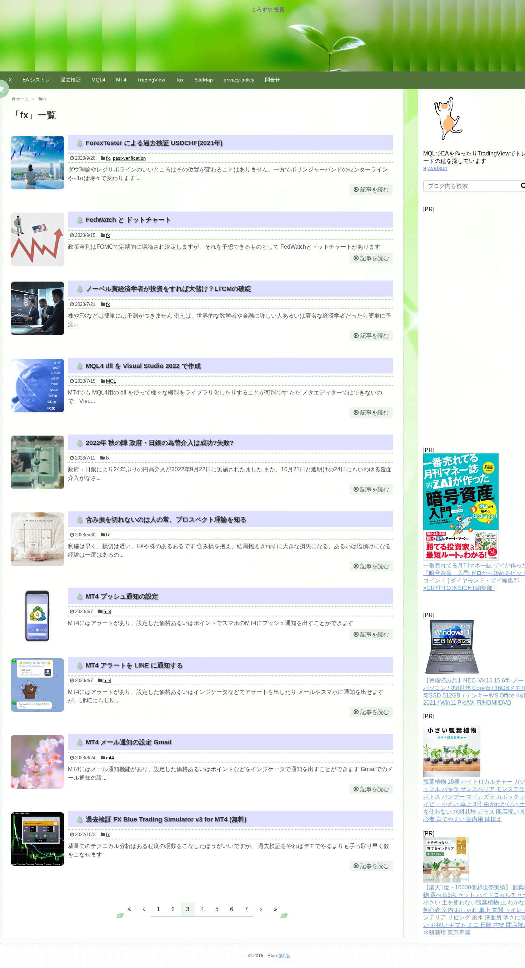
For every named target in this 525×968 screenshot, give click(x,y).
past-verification (129, 158)
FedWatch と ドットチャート (128, 219)
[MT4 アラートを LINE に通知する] (37, 685)
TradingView (151, 80)
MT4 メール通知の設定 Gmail (128, 742)
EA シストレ (36, 80)
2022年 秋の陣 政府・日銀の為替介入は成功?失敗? (160, 442)
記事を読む (374, 190)
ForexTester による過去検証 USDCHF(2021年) (154, 143)
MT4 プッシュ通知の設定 (122, 596)
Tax (180, 80)
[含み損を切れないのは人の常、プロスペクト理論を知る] (37, 539)
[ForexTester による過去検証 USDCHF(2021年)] (37, 162)
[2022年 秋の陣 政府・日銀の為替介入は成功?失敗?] (37, 462)
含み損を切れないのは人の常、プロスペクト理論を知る (166, 519)
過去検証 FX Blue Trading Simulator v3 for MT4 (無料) (166, 819)
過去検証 (71, 80)
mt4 (107, 611)
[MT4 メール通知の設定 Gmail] (37, 762)
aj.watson (435, 168)
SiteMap (203, 80)
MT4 (121, 80)
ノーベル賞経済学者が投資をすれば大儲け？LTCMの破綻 (168, 288)
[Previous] (144, 909)
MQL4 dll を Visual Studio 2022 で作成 (143, 365)
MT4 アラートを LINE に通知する (134, 665)
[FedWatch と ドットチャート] (37, 239)
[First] (129, 909)
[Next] (261, 909)
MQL (111, 381)
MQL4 (98, 80)
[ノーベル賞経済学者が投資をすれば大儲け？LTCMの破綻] (37, 308)
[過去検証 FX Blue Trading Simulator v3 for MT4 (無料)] (37, 839)
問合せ (272, 80)
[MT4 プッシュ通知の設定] (37, 616)
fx (108, 158)
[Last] (275, 909)
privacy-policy (239, 80)
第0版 (284, 955)
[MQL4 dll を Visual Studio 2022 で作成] (37, 385)
